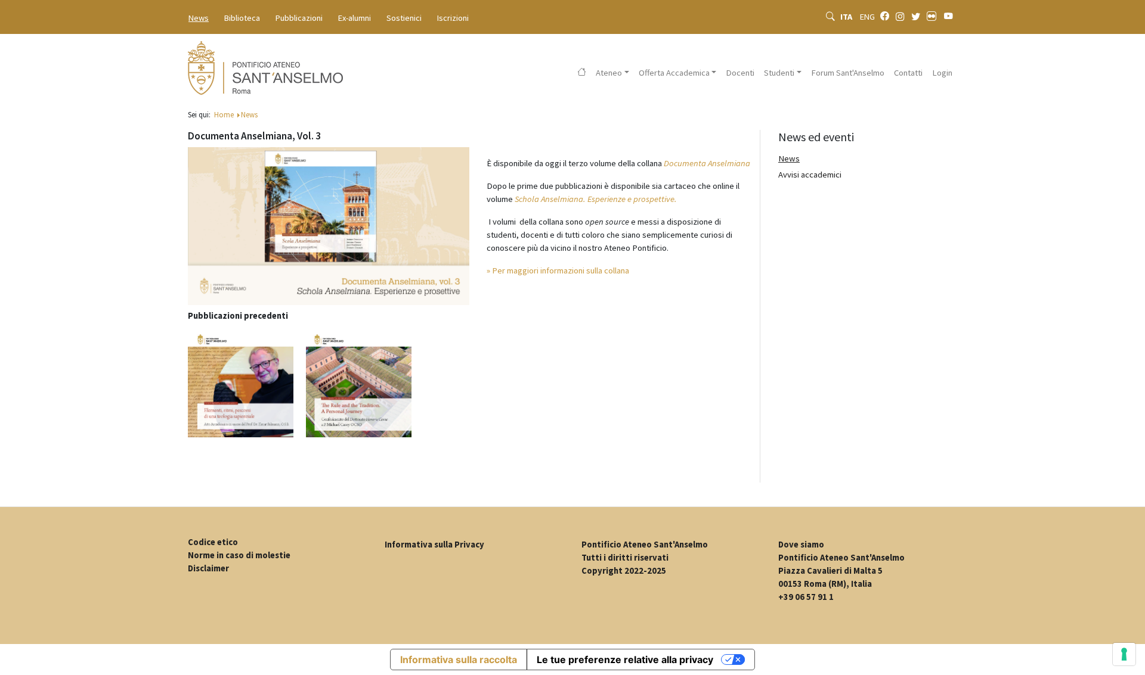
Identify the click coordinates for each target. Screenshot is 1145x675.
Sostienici (404, 18)
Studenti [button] (779, 72)
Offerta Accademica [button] (674, 72)
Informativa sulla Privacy (434, 544)
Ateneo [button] (609, 72)
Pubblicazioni (299, 18)
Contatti (908, 72)
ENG (867, 16)
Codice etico (213, 542)
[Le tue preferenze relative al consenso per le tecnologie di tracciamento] (1124, 654)
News (198, 18)
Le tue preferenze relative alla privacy (625, 659)
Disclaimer (208, 568)
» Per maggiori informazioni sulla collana (558, 270)
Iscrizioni (453, 18)
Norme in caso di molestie (239, 555)
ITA (847, 16)
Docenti (740, 72)
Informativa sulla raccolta (458, 659)
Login (942, 72)
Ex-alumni (354, 18)
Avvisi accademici (809, 174)
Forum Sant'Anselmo (847, 72)
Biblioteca (242, 18)
